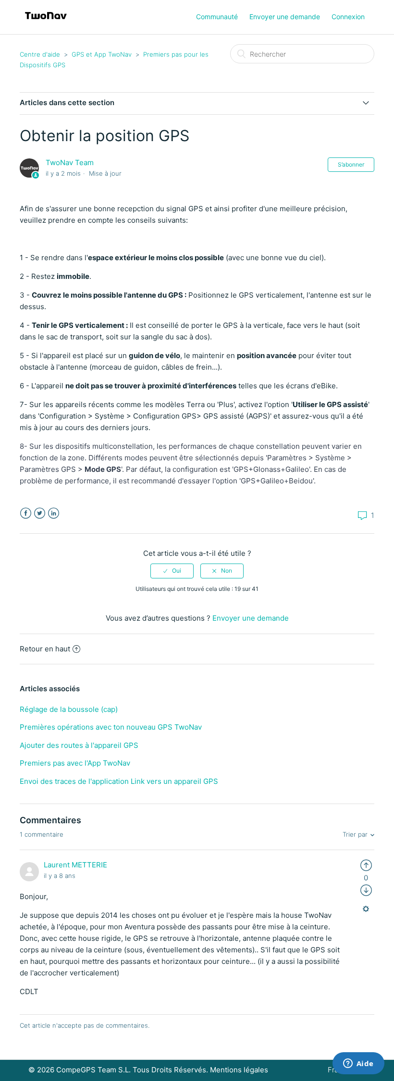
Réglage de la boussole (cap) (69, 709)
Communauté (217, 16)
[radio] (172, 571)
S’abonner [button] (351, 164)
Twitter (40, 513)
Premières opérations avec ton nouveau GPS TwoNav (111, 727)
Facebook (26, 513)
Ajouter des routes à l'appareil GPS (79, 745)
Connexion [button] (348, 16)
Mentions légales (239, 1069)
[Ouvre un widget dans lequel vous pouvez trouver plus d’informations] (358, 1064)
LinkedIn (54, 513)
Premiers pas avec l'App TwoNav (75, 763)
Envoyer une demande (284, 16)
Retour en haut (45, 648)
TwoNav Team (70, 162)
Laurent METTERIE (75, 864)
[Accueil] (46, 21)
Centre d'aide (40, 54)
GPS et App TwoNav (102, 54)
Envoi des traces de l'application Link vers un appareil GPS (119, 781)
